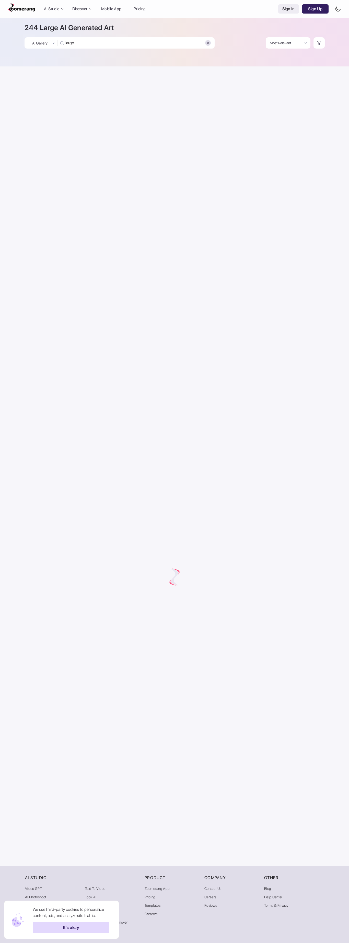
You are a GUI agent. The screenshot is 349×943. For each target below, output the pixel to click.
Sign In (288, 8)
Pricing (140, 8)
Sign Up (315, 8)
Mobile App (111, 8)
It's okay (71, 927)
